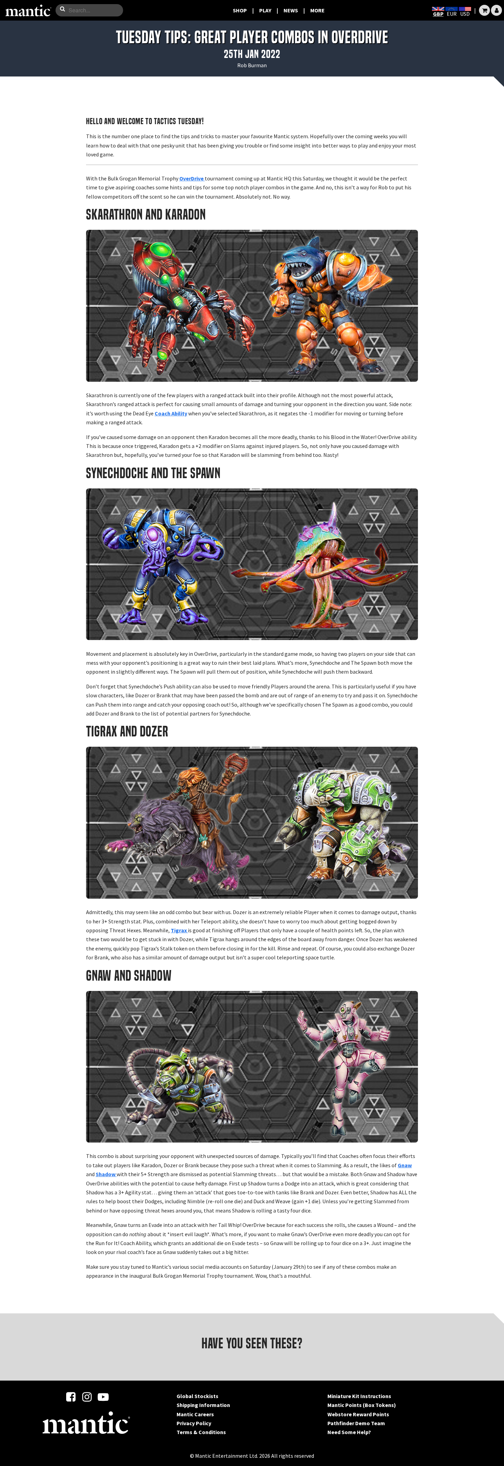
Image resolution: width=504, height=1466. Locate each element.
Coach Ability (171, 413)
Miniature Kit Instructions (359, 1396)
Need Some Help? (349, 1432)
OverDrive (192, 178)
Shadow (106, 1174)
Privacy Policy (194, 1423)
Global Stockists (197, 1396)
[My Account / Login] (496, 10)
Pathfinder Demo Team (356, 1423)
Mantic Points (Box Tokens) (361, 1405)
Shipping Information (203, 1405)
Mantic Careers (195, 1414)
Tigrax (179, 930)
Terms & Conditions (201, 1432)
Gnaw (405, 1165)
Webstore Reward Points (358, 1414)
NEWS (291, 10)
